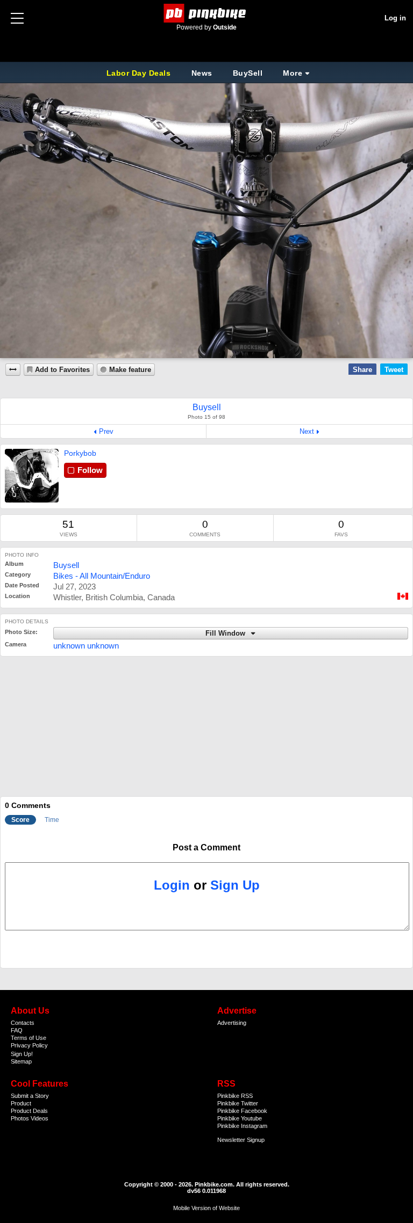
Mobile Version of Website (206, 1208)
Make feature (130, 370)
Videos (39, 1118)
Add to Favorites (62, 370)
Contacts (22, 1023)
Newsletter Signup (241, 1140)
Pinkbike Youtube (239, 1118)
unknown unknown (86, 645)
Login (172, 885)
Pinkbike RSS (235, 1096)
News (201, 73)
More (292, 73)
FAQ (17, 1030)
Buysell (66, 565)
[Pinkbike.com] (207, 13)
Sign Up (235, 885)
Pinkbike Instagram (242, 1126)
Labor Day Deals (139, 73)
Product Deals (29, 1111)
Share (362, 370)
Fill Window (226, 633)
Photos (20, 1118)
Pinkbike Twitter (237, 1103)
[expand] (12, 369)
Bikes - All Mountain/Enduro (101, 575)
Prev (106, 431)
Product (21, 1103)
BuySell (248, 73)
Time (52, 820)
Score (20, 820)
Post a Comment (206, 847)
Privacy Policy (29, 1045)
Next (307, 431)
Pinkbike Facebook (242, 1111)
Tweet (393, 370)
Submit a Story (30, 1096)
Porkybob (80, 453)
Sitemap (21, 1061)
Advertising (231, 1023)
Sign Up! (22, 1054)
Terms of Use (28, 1038)
